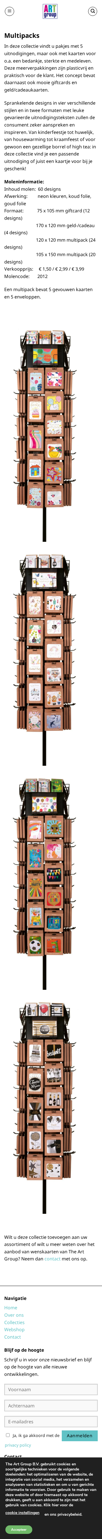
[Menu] (9, 11)
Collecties (14, 1322)
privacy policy (18, 1445)
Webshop (14, 1329)
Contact (12, 1337)
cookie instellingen (22, 1512)
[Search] (92, 11)
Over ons (14, 1315)
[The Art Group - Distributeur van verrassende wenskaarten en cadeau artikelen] (51, 11)
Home (10, 1307)
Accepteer (19, 1529)
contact (52, 1259)
